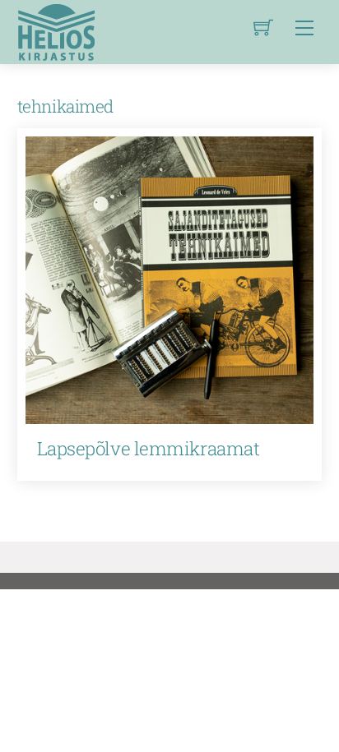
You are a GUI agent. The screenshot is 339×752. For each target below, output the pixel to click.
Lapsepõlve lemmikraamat (148, 448)
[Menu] (304, 27)
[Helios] (56, 30)
